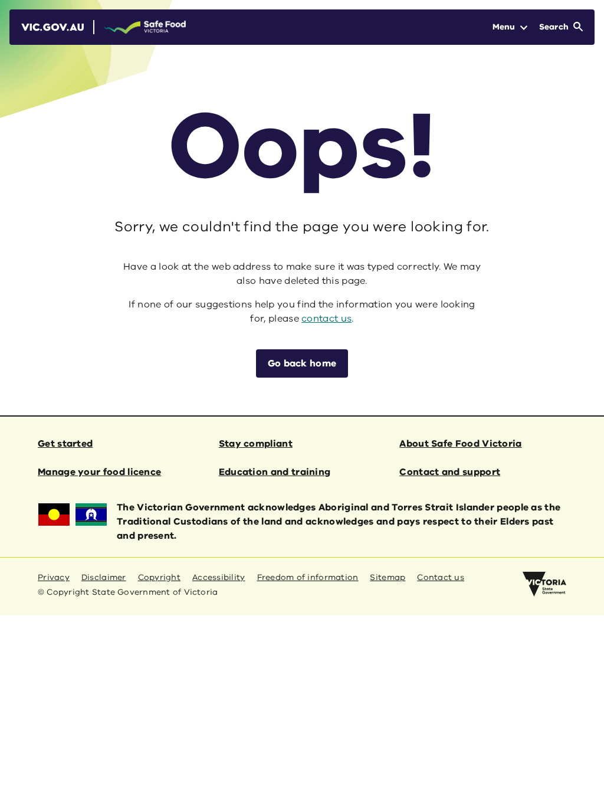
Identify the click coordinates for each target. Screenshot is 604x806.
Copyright (159, 577)
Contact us (440, 577)
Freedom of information (308, 577)
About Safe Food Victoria (460, 443)
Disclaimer (103, 577)
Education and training (275, 472)
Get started (65, 443)
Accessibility (218, 577)
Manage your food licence (99, 472)
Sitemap (387, 577)
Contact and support (449, 472)
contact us (326, 318)
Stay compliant (256, 443)
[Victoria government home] (544, 584)
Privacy (54, 577)
